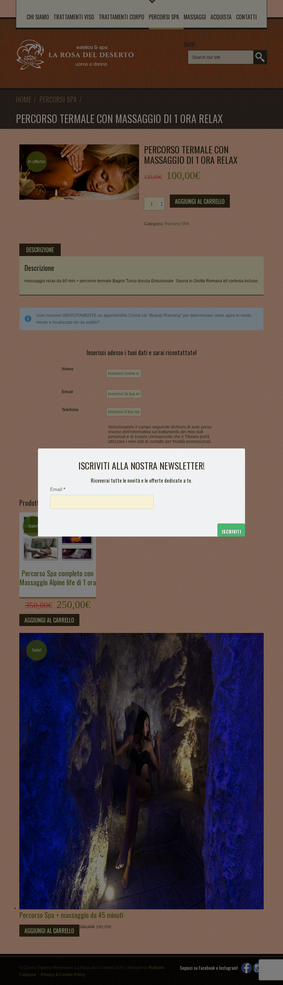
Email (57, 489)
